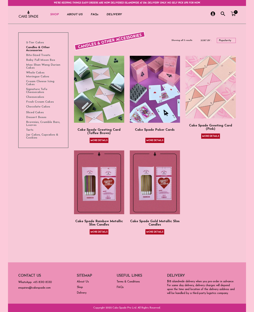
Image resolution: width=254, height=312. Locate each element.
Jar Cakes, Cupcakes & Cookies (42, 136)
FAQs (94, 14)
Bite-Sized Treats (38, 55)
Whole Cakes (35, 72)
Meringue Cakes (37, 76)
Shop (80, 287)
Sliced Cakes (35, 112)
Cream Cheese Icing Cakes (40, 83)
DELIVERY (114, 14)
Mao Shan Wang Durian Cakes (43, 66)
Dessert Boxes (36, 117)
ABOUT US (75, 14)
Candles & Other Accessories (38, 49)
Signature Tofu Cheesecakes (36, 91)
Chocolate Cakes (38, 106)
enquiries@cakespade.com (34, 288)
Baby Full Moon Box (40, 60)
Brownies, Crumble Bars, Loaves (43, 124)
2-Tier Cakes (35, 42)
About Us (83, 281)
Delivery (81, 293)
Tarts (29, 129)
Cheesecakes (35, 97)
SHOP (54, 14)
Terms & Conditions (128, 281)
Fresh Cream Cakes (40, 101)
